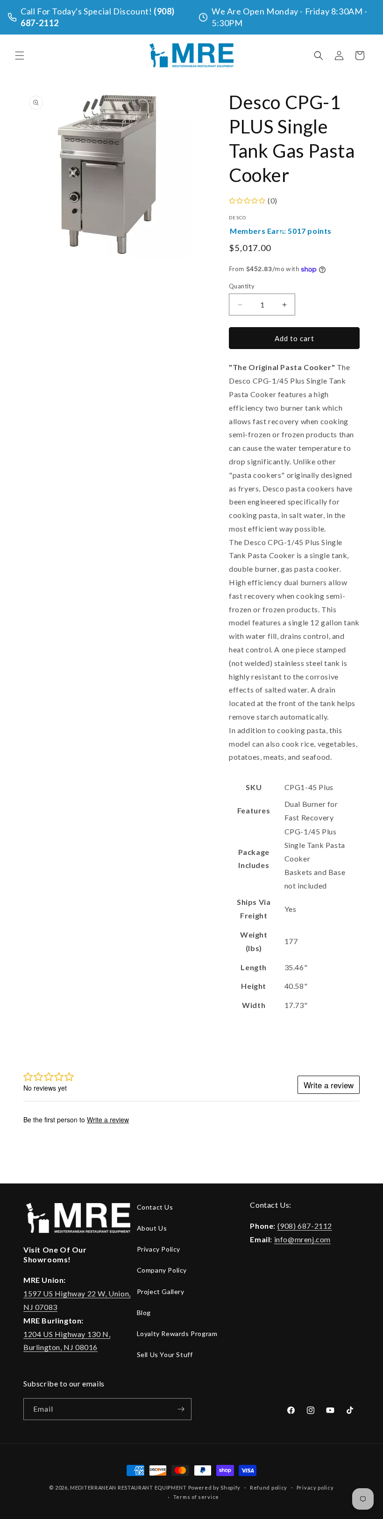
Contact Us (155, 1207)
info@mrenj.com (302, 1239)
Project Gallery (160, 1291)
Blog (144, 1312)
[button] (19, 55)
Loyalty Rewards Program (177, 1333)
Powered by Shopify (214, 1487)
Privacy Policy (158, 1249)
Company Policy (162, 1270)
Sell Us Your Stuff (165, 1354)
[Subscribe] (180, 1409)
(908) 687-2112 (304, 1225)
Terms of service (196, 1497)
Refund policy (268, 1487)
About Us (152, 1228)
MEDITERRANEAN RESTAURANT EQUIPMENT (128, 1487)
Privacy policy (315, 1487)
